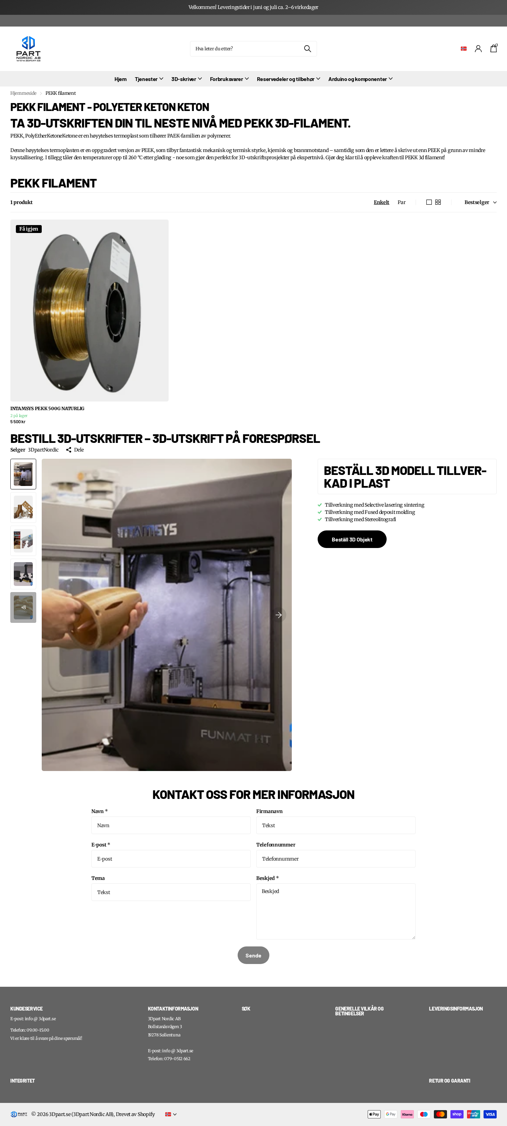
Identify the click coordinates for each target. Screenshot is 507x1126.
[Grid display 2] (438, 202)
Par (401, 202)
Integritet (22, 1081)
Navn (99, 811)
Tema (98, 878)
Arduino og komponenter (357, 78)
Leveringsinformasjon (456, 1009)
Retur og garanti (449, 1081)
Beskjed (267, 878)
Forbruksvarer (226, 78)
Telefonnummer (275, 845)
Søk (307, 49)
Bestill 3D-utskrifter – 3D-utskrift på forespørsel (165, 437)
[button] (279, 615)
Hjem (121, 78)
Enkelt (381, 202)
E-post (100, 845)
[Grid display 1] (429, 202)
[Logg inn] (478, 49)
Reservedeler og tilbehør (286, 78)
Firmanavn (269, 811)
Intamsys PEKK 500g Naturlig (47, 409)
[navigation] (23, 474)
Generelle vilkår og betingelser (359, 1011)
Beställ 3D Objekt (352, 539)
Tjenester (146, 78)
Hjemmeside (23, 93)
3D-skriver (183, 78)
